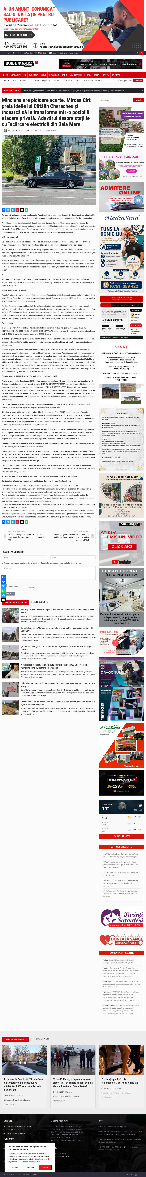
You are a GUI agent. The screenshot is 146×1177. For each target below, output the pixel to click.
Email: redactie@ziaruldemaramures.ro (65, 53)
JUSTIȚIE (6, 80)
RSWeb (34, 1174)
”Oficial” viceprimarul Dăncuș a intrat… (66, 1096)
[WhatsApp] (3, 591)
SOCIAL (43, 75)
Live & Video (67, 80)
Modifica (15, 1167)
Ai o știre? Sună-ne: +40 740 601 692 (32, 53)
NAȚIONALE (46, 80)
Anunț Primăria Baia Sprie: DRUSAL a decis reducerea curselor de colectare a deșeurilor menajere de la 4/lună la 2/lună (121, 984)
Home (5, 75)
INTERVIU (105, 75)
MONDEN (23, 80)
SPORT (96, 75)
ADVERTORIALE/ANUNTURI (93, 80)
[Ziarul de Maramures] (24, 64)
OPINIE (64, 75)
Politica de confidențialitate (60, 1156)
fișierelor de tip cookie (42, 1159)
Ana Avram (12, 131)
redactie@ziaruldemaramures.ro (19, 1133)
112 (24, 75)
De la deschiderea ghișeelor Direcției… (17, 1100)
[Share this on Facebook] (3, 210)
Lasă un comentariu (49, 131)
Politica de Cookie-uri (58, 1154)
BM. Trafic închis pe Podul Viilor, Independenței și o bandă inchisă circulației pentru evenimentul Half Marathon (120, 893)
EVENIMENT (33, 75)
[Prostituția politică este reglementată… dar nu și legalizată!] (121, 1060)
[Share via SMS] (26, 210)
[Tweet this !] (8, 210)
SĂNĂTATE (116, 75)
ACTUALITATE (16, 75)
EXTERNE (56, 80)
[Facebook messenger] (3, 581)
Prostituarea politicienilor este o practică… (116, 1093)
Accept (45, 1167)
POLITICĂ (87, 75)
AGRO (15, 80)
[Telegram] (13, 210)
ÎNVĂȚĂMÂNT (54, 75)
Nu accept (30, 1167)
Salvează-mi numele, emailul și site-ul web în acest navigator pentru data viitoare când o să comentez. (42, 563)
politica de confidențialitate (30, 1162)
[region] (30, 1157)
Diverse (78, 80)
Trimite (8, 593)
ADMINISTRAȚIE (76, 75)
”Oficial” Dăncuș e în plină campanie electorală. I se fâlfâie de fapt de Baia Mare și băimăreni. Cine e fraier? (73, 1083)
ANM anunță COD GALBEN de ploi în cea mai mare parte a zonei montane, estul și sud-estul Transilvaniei (120, 883)
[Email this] (22, 210)
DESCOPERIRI (34, 80)
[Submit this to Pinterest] (17, 210)
